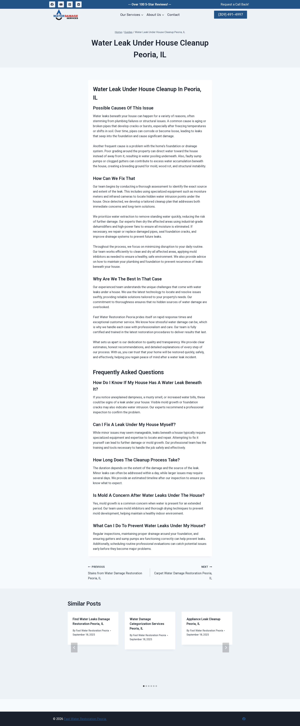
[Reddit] (79, 4)
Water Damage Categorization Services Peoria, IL (147, 623)
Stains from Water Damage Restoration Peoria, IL (115, 572)
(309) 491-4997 (230, 14)
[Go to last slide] (74, 647)
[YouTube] (61, 4)
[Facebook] (52, 4)
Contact (173, 15)
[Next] (225, 647)
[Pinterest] (70, 4)
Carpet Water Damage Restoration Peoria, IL (183, 572)
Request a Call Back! (235, 4)
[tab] (144, 686)
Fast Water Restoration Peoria (92, 630)
